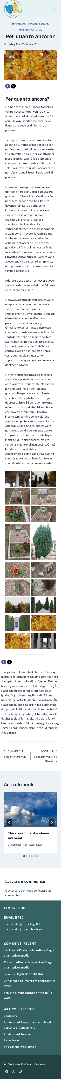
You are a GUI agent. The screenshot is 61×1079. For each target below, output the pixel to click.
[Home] (13, 23)
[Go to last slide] (9, 822)
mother (24, 30)
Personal (36, 30)
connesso (27, 890)
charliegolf (12, 44)
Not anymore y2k (15, 753)
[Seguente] (51, 822)
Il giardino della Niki (30, 974)
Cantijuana (11, 1016)
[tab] (24, 856)
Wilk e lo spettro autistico (20, 1046)
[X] (13, 86)
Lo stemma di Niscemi (17, 1034)
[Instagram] (20, 1071)
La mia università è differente (45, 756)
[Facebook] (7, 86)
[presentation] (30, 809)
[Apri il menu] (54, 8)
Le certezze (11, 1040)
